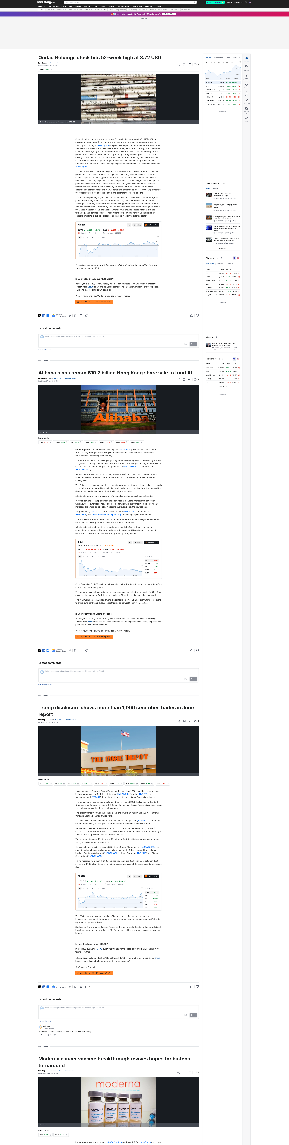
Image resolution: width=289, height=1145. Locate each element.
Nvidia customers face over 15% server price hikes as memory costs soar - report (226, 195)
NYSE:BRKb (123, 761)
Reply (43, 1002)
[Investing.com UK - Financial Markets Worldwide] (46, 2)
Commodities (78, 10)
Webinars (210, 304)
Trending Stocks (213, 326)
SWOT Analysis (174, 10)
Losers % (230, 231)
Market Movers (212, 225)
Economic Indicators (100, 10)
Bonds (228, 25)
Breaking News (61, 10)
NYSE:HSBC (129, 479)
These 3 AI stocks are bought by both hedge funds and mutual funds (226, 207)
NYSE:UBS (81, 482)
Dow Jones (210, 68)
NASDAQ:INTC (83, 437)
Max (103, 204)
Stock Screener (137, 6)
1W (84, 204)
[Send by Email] (81, 282)
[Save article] (184, 31)
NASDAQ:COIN (111, 820)
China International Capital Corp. (107, 482)
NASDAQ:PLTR (145, 788)
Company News (143, 10)
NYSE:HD (141, 820)
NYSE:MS (96, 479)
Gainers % (220, 231)
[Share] (178, 31)
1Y (95, 204)
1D (80, 204)
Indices (208, 25)
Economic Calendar (123, 6)
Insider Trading (132, 10)
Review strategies (109, 512)
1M (87, 204)
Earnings (153, 10)
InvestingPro (103, 113)
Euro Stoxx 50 (210, 57)
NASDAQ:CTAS (95, 823)
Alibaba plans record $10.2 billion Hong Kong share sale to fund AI (226, 184)
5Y (99, 204)
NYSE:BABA (125, 417)
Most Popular (51, 10)
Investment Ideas (163, 10)
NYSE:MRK (145, 1109)
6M (92, 204)
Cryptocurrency (121, 10)
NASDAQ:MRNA (114, 1109)
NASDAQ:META (148, 814)
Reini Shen (47, 993)
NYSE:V (143, 761)
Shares (235, 25)
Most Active (210, 231)
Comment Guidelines (45, 317)
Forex (70, 10)
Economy (111, 10)
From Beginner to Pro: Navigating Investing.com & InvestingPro (223, 312)
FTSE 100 (209, 50)
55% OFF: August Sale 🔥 (215, 2)
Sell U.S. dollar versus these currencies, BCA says (222, 162)
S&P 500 (209, 61)
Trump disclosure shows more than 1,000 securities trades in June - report (225, 173)
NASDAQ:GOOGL (131, 434)
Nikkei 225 (209, 64)
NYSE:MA (95, 764)
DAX (207, 53)
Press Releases (186, 10)
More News (222, 215)
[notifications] (246, 2)
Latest (41, 10)
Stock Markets (88, 10)
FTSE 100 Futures (212, 71)
